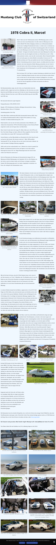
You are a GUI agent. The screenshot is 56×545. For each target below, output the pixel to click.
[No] (54, 542)
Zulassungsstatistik (35, 417)
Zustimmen (22, 542)
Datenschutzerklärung (32, 542)
